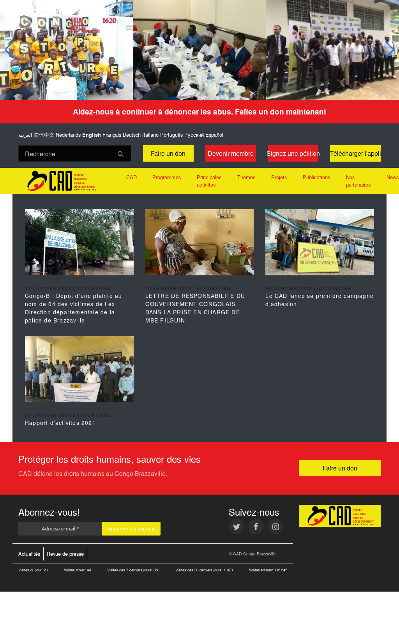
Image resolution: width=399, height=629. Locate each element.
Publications (316, 177)
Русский (194, 134)
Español (214, 134)
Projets (279, 177)
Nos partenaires (358, 181)
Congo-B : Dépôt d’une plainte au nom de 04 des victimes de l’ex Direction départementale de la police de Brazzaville (73, 308)
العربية (25, 134)
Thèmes (246, 177)
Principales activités (209, 181)
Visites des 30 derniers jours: (199, 570)
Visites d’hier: (75, 570)
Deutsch (132, 134)
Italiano (150, 134)
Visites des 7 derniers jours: (130, 570)
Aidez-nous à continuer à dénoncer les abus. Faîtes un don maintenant (199, 111)
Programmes (166, 177)
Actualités (29, 553)
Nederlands (68, 134)
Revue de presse (65, 553)
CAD (131, 177)
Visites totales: (261, 570)
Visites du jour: (31, 570)
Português (171, 134)
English (91, 134)
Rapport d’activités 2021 (60, 422)
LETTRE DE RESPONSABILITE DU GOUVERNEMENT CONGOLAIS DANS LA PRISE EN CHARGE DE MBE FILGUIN (195, 308)
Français (111, 134)
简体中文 (44, 134)
